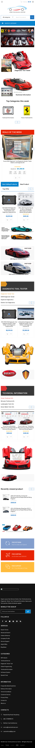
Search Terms (4, 629)
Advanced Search (5, 632)
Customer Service (5, 694)
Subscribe (28, 611)
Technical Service (5, 660)
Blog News (3, 647)
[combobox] (7, 17)
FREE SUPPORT (16, 566)
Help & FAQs (4, 644)
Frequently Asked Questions (8, 686)
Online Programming (6, 666)
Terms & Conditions (6, 691)
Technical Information (8, 117)
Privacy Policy (4, 697)
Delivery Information (6, 688)
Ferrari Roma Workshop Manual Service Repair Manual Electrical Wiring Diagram (9, 428)
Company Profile (5, 638)
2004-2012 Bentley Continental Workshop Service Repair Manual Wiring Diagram (21, 497)
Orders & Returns (5, 635)
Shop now (27, 248)
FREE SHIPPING (16, 554)
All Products (4, 657)
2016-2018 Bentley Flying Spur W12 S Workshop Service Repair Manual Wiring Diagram (21, 510)
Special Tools (4, 675)
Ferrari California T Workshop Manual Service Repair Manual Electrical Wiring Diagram (26, 428)
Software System (5, 672)
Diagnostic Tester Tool (7, 663)
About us (3, 703)
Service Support (5, 641)
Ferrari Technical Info (26, 117)
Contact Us (4, 700)
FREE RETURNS (16, 542)
